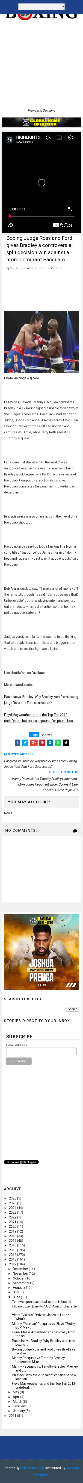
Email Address (16, 1045)
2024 (13, 1208)
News (58, 268)
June (17, 1297)
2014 (13, 1255)
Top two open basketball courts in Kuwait (41, 1302)
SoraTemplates (31, 1468)
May (16, 1392)
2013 (13, 1259)
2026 (13, 1198)
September (21, 1283)
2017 (13, 1241)
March (18, 1401)
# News (47, 735)
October (19, 1278)
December (21, 1269)
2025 (13, 1203)
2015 (13, 1250)
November (21, 1273)
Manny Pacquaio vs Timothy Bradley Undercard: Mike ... (38, 1360)
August (18, 1287)
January (19, 1411)
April (16, 1397)
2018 (13, 1236)
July (16, 1292)
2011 (13, 1416)
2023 (13, 1212)
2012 (13, 1264)
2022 (13, 1217)
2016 (13, 1245)
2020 (13, 1226)
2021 (13, 1222)
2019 (13, 1231)
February (20, 1406)
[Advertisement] (41, 64)
